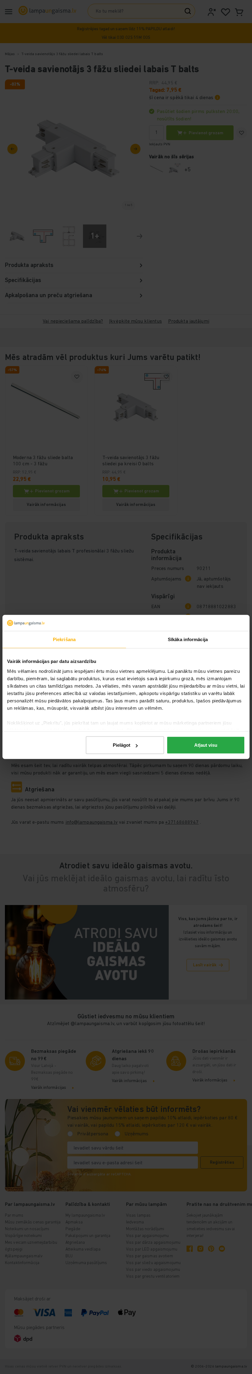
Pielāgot (121, 745)
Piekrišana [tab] (64, 639)
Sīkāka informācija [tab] (188, 639)
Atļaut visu (205, 745)
